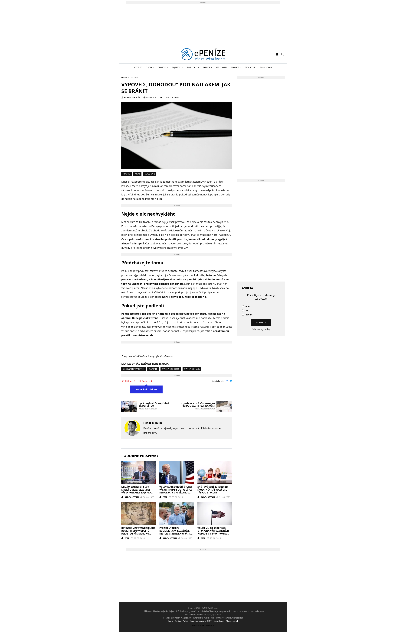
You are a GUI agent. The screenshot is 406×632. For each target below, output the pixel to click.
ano (248, 306)
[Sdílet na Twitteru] (231, 381)
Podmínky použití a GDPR (201, 621)
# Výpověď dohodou (170, 369)
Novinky (138, 67)
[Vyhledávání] (282, 54)
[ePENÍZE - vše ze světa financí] (203, 54)
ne (247, 310)
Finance (235, 67)
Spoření (162, 67)
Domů (170, 621)
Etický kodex (219, 621)
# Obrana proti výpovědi (133, 369)
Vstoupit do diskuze (146, 389)
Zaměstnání (266, 67)
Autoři (185, 621)
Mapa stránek (232, 621)
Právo (137, 174)
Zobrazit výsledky (261, 329)
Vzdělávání (221, 67)
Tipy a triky (250, 67)
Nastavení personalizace (203, 625)
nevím (249, 314)
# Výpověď (153, 369)
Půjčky (149, 67)
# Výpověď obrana (192, 369)
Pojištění (176, 67)
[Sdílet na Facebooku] (227, 381)
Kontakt (178, 621)
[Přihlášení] (277, 54)
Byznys (206, 67)
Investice (192, 67)
